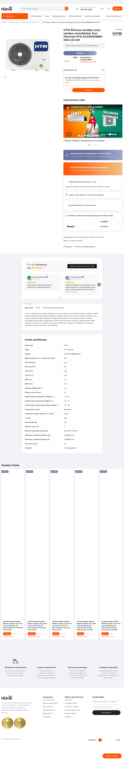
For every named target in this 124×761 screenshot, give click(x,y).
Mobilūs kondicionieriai (50, 703)
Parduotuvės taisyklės (72, 707)
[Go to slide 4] (94, 144)
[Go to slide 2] (91, 144)
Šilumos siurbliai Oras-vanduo (31, 22)
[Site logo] (6, 8)
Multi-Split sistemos (49, 710)
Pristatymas (68, 700)
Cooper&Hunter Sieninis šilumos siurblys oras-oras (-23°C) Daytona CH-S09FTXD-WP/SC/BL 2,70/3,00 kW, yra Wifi (111, 626)
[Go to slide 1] (89, 144)
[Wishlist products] (108, 9)
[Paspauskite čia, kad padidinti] (5, 77)
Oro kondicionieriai (49, 700)
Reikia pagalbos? (113, 756)
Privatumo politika (70, 713)
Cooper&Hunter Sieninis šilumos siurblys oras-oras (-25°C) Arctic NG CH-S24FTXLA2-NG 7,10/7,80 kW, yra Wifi (37, 626)
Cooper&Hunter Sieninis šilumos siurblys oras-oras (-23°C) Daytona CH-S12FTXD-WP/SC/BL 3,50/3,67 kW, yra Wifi (86, 626)
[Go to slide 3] (93, 144)
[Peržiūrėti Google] (29, 278)
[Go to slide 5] (96, 144)
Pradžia (3, 22)
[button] (24, 284)
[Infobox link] (85, 8)
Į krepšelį (88, 90)
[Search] (66, 8)
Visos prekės (47, 717)
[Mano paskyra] (121, 2)
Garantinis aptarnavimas (72, 710)
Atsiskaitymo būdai (71, 703)
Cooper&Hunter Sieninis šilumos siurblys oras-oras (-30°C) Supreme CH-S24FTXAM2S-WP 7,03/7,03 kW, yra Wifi (13, 626)
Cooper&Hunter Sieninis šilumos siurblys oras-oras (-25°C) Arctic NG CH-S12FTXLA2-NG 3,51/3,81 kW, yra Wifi (61, 626)
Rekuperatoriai (47, 713)
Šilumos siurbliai (14, 22)
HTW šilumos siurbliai (75, 240)
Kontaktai (68, 717)
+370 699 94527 (104, 153)
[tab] (29, 307)
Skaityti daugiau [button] (71, 292)
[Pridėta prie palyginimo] (102, 9)
